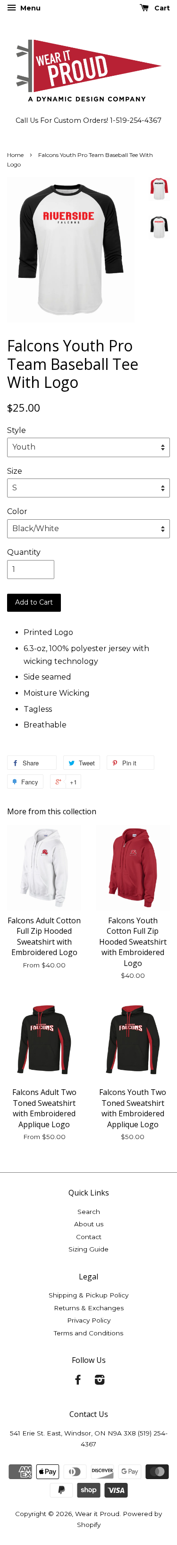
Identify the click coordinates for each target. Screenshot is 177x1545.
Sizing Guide (88, 1249)
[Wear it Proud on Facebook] (78, 1381)
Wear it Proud (97, 1513)
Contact (88, 1237)
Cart (161, 8)
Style (16, 430)
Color (17, 511)
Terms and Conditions (88, 1333)
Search (88, 1211)
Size (14, 471)
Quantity (24, 552)
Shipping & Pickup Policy (88, 1295)
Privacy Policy (88, 1320)
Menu (29, 8)
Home (15, 154)
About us (88, 1224)
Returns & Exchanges (89, 1308)
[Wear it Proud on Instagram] (99, 1381)
